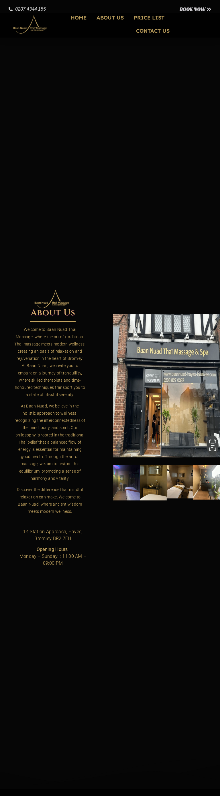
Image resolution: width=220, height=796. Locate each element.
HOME (79, 17)
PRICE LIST (149, 17)
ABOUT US (110, 17)
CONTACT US (153, 31)
